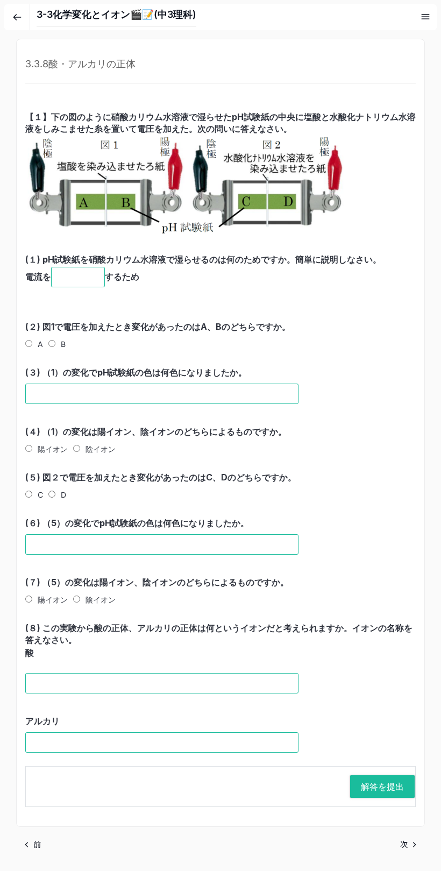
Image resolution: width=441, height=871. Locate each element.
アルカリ (42, 721)
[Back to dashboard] (17, 17)
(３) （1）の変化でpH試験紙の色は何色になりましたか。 (136, 372)
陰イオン (101, 449)
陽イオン (53, 449)
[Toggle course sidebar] (425, 16)
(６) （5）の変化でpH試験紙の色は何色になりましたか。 (137, 523)
